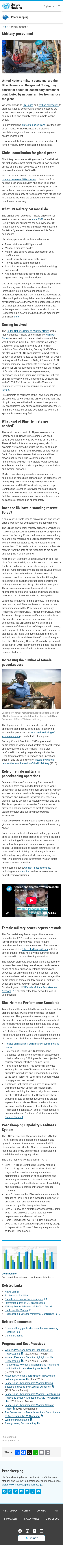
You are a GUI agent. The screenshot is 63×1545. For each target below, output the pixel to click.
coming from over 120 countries (19, 179)
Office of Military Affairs (35, 949)
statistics (24, 871)
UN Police (28, 105)
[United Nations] (12, 6)
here (16, 316)
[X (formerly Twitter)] (34, 1531)
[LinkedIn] (21, 1491)
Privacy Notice (31, 1518)
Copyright (43, 1510)
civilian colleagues (49, 105)
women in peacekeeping (37, 867)
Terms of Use (51, 1518)
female (5, 389)
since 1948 (37, 219)
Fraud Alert (11, 1518)
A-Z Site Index (10, 1510)
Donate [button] (33, 1538)
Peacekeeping (19, 17)
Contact (27, 1510)
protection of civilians (33, 125)
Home (4, 26)
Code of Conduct (14, 1117)
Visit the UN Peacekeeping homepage (22, 1484)
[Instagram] (9, 1491)
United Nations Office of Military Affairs (28, 331)
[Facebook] (4, 1491)
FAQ (56, 1510)
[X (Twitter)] (15, 1491)
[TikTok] (32, 1491)
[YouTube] (38, 1491)
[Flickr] (27, 1491)
